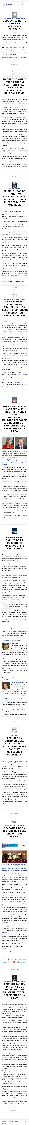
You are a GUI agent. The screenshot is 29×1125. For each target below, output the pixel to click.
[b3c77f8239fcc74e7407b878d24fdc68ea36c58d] (14, 295)
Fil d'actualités (16, 18)
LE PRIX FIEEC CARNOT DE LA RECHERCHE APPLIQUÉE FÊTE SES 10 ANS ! (15, 543)
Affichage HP (7, 18)
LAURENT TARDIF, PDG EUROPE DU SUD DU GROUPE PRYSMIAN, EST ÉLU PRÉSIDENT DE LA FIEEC (14, 990)
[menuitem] (21, 5)
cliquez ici (4, 808)
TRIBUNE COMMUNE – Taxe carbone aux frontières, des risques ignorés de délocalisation (14, 86)
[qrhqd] (14, 185)
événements (15, 535)
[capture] (14, 73)
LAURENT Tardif (17, 166)
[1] (14, 15)
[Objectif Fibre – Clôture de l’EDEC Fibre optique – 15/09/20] (14, 822)
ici (8, 711)
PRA (20, 535)
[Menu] (25, 5)
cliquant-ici (6, 716)
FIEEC (8, 1121)
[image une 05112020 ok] (14, 730)
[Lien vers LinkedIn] (26, 1121)
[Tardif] (14, 978)
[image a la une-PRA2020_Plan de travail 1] (14, 531)
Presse (23, 18)
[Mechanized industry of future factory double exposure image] (14, 400)
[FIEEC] (12, 5)
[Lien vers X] (24, 1121)
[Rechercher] (21, 5)
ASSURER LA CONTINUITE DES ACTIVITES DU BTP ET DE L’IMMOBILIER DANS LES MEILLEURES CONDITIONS (14, 746)
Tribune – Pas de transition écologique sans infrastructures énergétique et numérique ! (14, 197)
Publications (14, 735)
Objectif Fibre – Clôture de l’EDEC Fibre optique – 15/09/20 (14, 832)
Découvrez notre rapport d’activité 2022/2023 (14, 25)
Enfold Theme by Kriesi (14, 1121)
